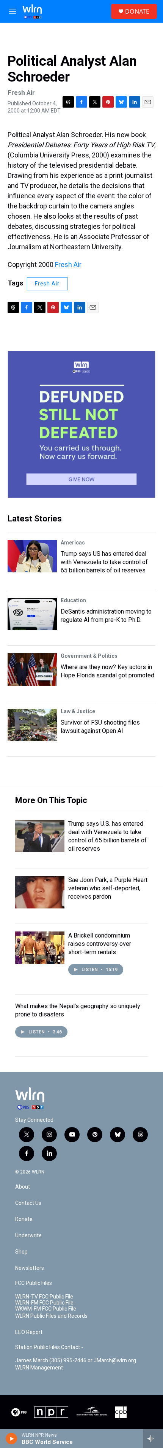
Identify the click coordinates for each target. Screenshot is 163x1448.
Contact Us (28, 1203)
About (22, 1187)
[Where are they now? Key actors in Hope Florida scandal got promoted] (32, 669)
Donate (24, 1219)
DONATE (137, 11)
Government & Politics (89, 656)
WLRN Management (39, 1368)
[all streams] (153, 1438)
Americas (73, 543)
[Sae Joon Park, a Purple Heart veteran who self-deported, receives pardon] (39, 892)
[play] (11, 1438)
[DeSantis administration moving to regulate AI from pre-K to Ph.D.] (32, 614)
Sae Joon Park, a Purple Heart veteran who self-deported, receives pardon (107, 888)
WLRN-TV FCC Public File (44, 1297)
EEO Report (28, 1332)
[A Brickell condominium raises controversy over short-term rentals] (39, 947)
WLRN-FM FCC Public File (44, 1303)
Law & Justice (78, 711)
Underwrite (28, 1235)
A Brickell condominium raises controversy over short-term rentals (99, 944)
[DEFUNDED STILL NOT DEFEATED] (81, 424)
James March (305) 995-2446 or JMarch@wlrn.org (75, 1360)
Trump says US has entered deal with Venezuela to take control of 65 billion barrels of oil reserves (104, 562)
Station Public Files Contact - (49, 1347)
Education (73, 600)
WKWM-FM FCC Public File (45, 1309)
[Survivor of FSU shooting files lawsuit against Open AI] (32, 725)
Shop (21, 1252)
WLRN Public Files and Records (51, 1316)
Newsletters (29, 1268)
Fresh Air (68, 264)
